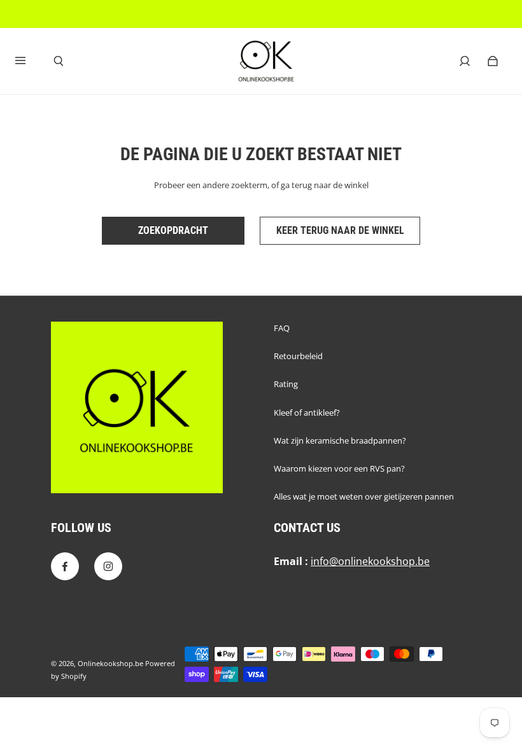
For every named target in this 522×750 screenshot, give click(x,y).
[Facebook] (65, 566)
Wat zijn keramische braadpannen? (340, 440)
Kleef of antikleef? (307, 412)
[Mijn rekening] (465, 61)
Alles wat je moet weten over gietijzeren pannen (364, 496)
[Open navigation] (29, 61)
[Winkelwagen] (493, 61)
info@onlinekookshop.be (370, 561)
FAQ (282, 328)
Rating (286, 384)
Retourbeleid (298, 356)
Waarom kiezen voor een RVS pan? (339, 468)
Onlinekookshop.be (110, 663)
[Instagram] (108, 566)
